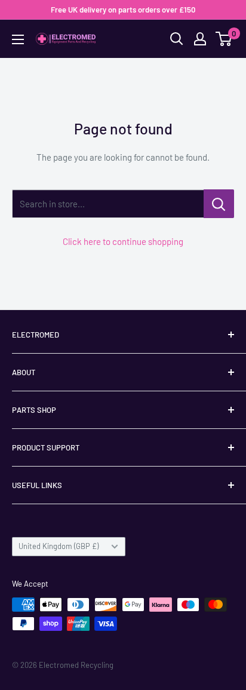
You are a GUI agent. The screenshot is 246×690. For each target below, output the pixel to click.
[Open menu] (18, 39)
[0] (224, 39)
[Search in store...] (219, 203)
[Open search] (176, 38)
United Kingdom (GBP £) (59, 546)
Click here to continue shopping (123, 241)
